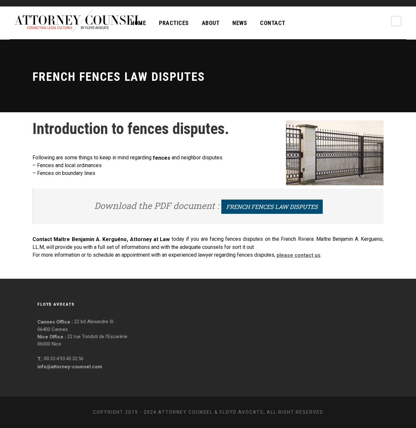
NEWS (239, 22)
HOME (138, 22)
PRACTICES (174, 22)
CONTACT (272, 22)
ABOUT (211, 22)
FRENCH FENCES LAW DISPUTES (272, 207)
